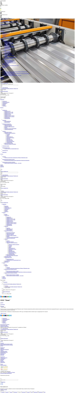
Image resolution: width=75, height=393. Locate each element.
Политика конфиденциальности (6, 373)
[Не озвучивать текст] (0, 17)
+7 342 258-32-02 (5, 87)
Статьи (1, 364)
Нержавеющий (7, 48)
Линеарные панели (5, 63)
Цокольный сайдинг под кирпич (10, 62)
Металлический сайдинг (8, 61)
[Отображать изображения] (1, 12)
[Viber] (6, 296)
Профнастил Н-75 (7, 44)
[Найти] (1, 86)
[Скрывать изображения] (0, 13)
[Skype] (9, 296)
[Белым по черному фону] (0, 7)
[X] (5, 296)
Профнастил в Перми (11, 372)
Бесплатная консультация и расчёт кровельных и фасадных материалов (16, 73)
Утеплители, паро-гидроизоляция (10, 57)
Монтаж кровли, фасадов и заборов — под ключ (12, 75)
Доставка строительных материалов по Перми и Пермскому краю (15, 71)
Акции (1, 77)
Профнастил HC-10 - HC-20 (9, 46)
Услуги (1, 69)
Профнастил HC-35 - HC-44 (9, 47)
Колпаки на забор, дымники (9, 55)
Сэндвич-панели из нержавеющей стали (11, 65)
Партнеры (4, 35)
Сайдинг (4, 59)
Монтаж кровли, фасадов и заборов (8, 74)
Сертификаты (4, 34)
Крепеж (5, 56)
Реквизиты (4, 37)
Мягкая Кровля (7, 51)
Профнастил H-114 (7, 45)
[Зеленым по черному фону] (0, 10)
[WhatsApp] (8, 296)
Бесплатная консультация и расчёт (8, 72)
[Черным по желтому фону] (0, 9)
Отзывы (3, 36)
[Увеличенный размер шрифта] (1, 4)
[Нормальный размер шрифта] (1, 2)
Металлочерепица (7, 50)
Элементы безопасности (8, 58)
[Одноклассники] (2, 296)
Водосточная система (8, 53)
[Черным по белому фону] (0, 6)
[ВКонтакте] (1, 296)
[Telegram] (11, 296)
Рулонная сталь (5, 66)
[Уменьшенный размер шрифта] (0, 1)
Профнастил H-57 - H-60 (8, 43)
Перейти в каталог (3, 389)
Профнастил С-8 (7, 41)
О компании (4, 32)
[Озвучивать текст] (1, 15)
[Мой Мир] (3, 296)
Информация (2, 362)
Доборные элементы (8, 54)
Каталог (1, 39)
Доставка (4, 70)
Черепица (2, 348)
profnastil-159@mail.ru (4, 24)
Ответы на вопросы (5, 33)
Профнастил (4, 40)
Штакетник (4, 67)
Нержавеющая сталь (6, 64)
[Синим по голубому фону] (0, 8)
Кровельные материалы (6, 52)
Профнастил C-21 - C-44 (8, 42)
